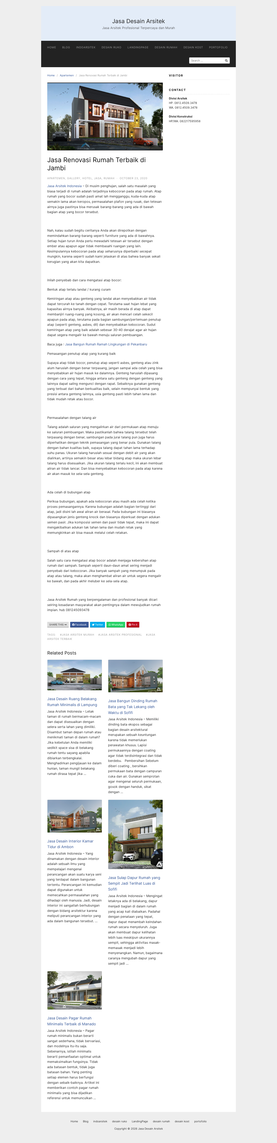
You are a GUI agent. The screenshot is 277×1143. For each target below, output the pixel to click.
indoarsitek (86, 47)
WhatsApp (117, 624)
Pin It (134, 624)
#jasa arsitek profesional (120, 634)
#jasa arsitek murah (77, 634)
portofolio (218, 47)
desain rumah (166, 47)
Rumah (109, 178)
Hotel (87, 178)
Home (51, 47)
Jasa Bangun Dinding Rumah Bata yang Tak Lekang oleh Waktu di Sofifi (132, 707)
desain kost (193, 47)
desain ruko (111, 47)
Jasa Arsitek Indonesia (64, 186)
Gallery (73, 178)
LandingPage (138, 47)
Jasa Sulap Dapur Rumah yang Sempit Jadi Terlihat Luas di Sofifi (134, 884)
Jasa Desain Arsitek (138, 21)
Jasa (98, 178)
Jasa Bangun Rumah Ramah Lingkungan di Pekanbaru (106, 344)
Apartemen (67, 75)
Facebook (81, 624)
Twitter (98, 624)
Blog (66, 47)
